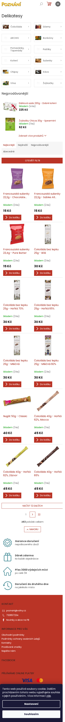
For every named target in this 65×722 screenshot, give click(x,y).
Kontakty (6, 642)
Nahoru (34, 529)
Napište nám (9, 651)
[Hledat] (41, 4)
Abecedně (9, 151)
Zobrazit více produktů (31, 135)
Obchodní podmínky (13, 634)
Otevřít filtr (32, 160)
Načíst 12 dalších (33, 505)
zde (48, 696)
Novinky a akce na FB (17, 620)
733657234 (12, 615)
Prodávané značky (12, 647)
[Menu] (58, 4)
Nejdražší (23, 145)
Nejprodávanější (40, 145)
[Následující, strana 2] (32, 514)
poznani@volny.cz (16, 610)
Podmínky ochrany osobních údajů (21, 638)
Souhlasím (31, 714)
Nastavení (31, 704)
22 (39, 514)
